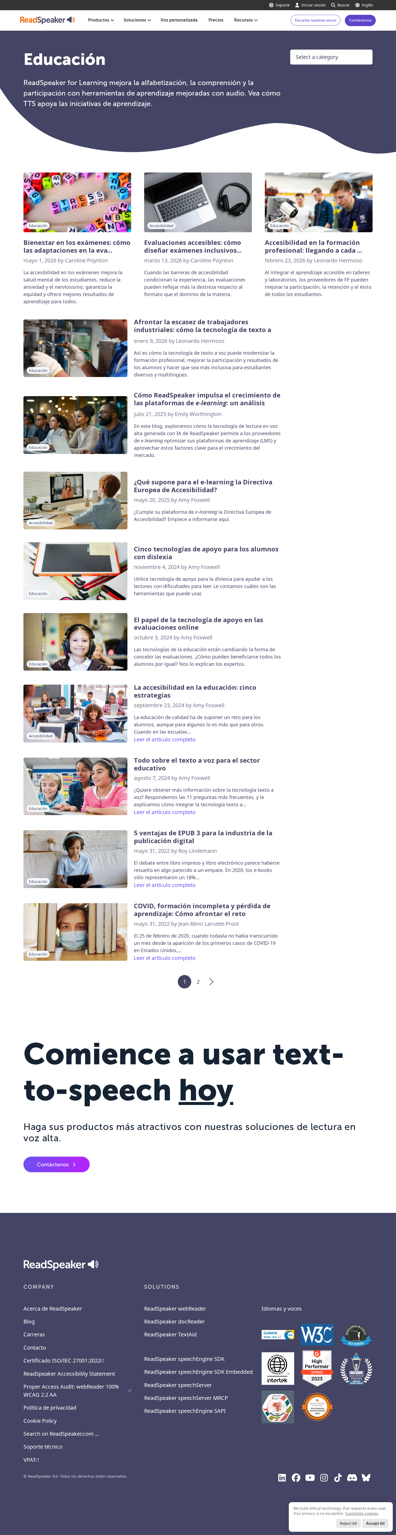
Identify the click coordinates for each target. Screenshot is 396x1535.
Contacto (34, 1347)
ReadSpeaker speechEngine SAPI (185, 1410)
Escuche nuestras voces (315, 20)
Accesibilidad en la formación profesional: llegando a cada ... (313, 246)
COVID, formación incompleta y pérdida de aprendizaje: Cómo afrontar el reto (202, 910)
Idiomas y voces (282, 1308)
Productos (98, 20)
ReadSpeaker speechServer (178, 1385)
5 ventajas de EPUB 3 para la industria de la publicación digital (203, 837)
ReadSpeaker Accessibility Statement (69, 1373)
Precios (216, 20)
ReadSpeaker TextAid (170, 1334)
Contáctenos (360, 20)
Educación (38, 225)
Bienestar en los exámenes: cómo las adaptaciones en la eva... (76, 246)
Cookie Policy (40, 1420)
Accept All (375, 1523)
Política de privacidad (49, 1407)
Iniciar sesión (313, 5)
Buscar (344, 5)
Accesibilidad (161, 225)
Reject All (348, 1523)
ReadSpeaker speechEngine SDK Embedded (198, 1371)
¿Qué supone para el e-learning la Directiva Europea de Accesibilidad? (203, 486)
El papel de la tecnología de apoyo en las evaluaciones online (198, 624)
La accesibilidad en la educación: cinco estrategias (195, 691)
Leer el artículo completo (165, 739)
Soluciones (135, 20)
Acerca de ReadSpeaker (52, 1308)
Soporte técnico (42, 1446)
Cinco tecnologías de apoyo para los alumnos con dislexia (206, 553)
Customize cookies (361, 1513)
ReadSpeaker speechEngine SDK (184, 1359)
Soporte (283, 5)
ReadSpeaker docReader (174, 1321)
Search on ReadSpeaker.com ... (61, 1433)
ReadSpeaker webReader (175, 1308)
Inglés (367, 5)
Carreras (34, 1334)
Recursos (243, 20)
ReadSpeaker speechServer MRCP (186, 1398)
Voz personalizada (179, 20)
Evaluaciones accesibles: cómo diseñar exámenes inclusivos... (193, 246)
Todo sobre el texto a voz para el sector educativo (197, 764)
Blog (29, 1321)
